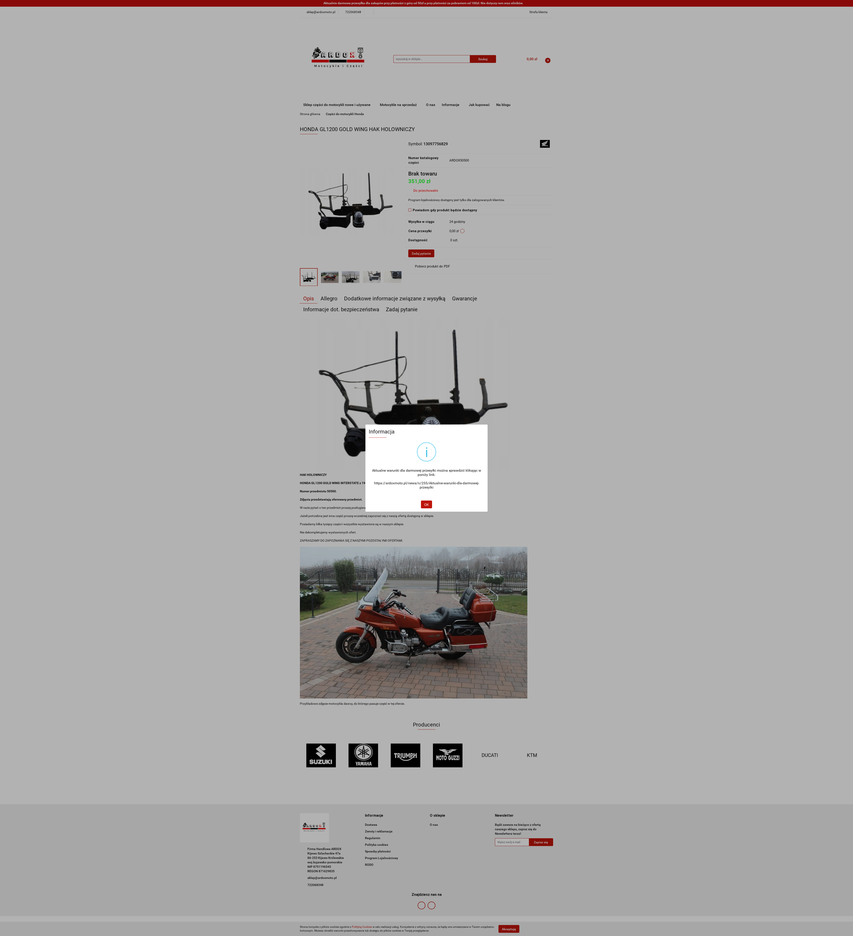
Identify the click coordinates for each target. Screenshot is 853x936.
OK (426, 504)
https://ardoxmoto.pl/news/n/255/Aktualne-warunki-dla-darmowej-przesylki (426, 485)
